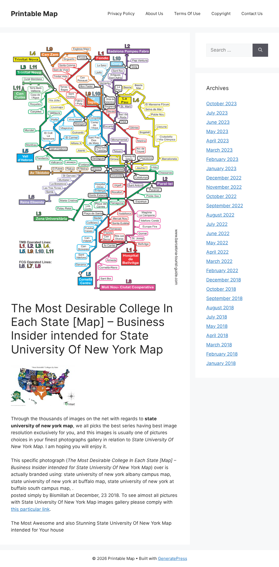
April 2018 (217, 335)
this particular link (30, 509)
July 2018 (216, 317)
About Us (154, 13)
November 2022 (224, 187)
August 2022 (220, 215)
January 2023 (221, 168)
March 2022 (219, 261)
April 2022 (217, 252)
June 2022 (217, 233)
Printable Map (34, 14)
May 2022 (217, 242)
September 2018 (224, 298)
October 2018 (221, 289)
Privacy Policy (121, 13)
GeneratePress (172, 558)
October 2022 (221, 196)
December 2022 (223, 178)
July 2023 (217, 113)
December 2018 (223, 280)
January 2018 (221, 363)
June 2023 (218, 122)
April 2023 (217, 140)
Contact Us (252, 13)
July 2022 (217, 224)
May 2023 (217, 131)
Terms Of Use (187, 13)
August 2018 (220, 307)
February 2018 (222, 354)
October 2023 (221, 103)
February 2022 (222, 270)
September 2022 (224, 205)
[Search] (260, 50)
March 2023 (219, 150)
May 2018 (217, 326)
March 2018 (219, 344)
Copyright (221, 13)
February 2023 (222, 159)
